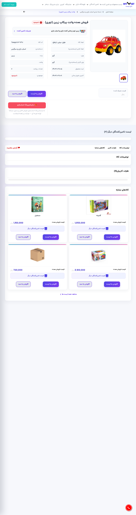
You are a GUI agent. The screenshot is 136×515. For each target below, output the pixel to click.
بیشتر (47, 4)
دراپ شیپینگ (54, 4)
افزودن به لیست (36, 93)
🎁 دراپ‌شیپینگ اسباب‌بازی (27, 105)
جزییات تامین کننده (24, 31)
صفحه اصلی (109, 12)
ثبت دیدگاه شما (12, 173)
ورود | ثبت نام (9, 4)
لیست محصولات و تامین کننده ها (111, 4)
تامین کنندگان (94, 4)
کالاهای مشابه (100, 148)
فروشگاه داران (80, 4)
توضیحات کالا (124, 148)
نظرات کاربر (112, 148)
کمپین (62, 4)
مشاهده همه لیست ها (69, 294)
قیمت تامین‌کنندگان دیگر (97, 228)
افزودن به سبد (17, 93)
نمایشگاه (68, 4)
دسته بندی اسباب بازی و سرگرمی (90, 12)
